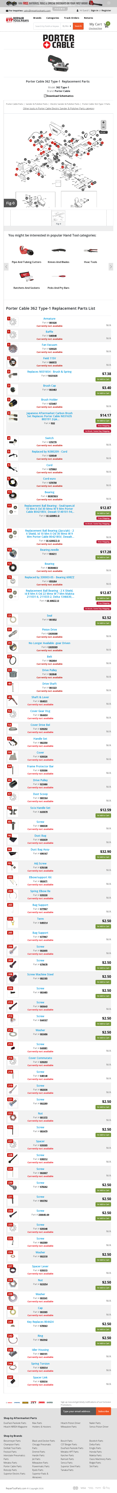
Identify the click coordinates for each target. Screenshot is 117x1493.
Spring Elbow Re (40, 891)
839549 (53, 455)
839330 (43, 894)
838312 (43, 1158)
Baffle (49, 331)
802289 (43, 1103)
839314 (43, 1367)
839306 (43, 770)
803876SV (53, 496)
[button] (6, 267)
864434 (43, 714)
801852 (53, 619)
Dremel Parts (38, 1451)
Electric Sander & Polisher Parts (64, 104)
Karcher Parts (67, 1455)
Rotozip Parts (10, 1470)
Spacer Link (40, 1377)
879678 (43, 964)
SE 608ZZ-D (53, 600)
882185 (43, 978)
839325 (53, 348)
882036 (43, 1089)
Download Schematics (60, 96)
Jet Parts (36, 1459)
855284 (53, 581)
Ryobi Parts (37, 1470)
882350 (43, 742)
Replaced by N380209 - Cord (49, 451)
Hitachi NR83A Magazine (15, 1426)
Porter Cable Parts (14, 104)
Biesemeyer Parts (12, 1440)
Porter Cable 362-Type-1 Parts (96, 104)
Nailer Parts (95, 1423)
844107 (43, 1020)
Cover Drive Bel (40, 724)
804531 (43, 701)
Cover (40, 752)
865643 (43, 1006)
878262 (43, 1186)
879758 (53, 482)
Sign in (94, 10)
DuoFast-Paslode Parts (15, 1423)
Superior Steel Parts (70, 1466)
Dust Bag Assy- (40, 849)
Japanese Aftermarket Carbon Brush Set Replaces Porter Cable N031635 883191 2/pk (50, 416)
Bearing (49, 492)
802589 (43, 1242)
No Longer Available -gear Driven (49, 643)
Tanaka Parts (67, 1470)
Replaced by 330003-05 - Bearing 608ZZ (49, 577)
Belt (49, 656)
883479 (43, 1131)
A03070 (44, 811)
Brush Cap (49, 385)
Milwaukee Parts (69, 1426)
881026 (53, 322)
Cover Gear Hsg (40, 710)
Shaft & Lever (40, 697)
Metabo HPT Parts (70, 1451)
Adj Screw (40, 863)
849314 (43, 922)
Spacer (40, 1141)
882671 (43, 881)
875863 (53, 469)
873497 (53, 403)
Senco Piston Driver (98, 1426)
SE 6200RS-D (53, 515)
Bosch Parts (67, 1440)
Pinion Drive (49, 629)
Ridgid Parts (95, 1462)
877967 (43, 908)
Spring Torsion (40, 1363)
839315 (43, 1270)
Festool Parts (10, 1451)
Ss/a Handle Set (40, 807)
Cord (49, 465)
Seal (49, 615)
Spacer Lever (40, 1266)
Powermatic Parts (41, 1466)
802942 (43, 1339)
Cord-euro (49, 478)
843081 (43, 1048)
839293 (43, 1061)
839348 (43, 1228)
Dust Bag (40, 835)
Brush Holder (49, 399)
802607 (43, 1172)
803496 (43, 1034)
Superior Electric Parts (14, 1473)
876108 (43, 867)
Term (40, 918)
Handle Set (40, 738)
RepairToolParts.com (16, 1488)
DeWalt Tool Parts (12, 1448)
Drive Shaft (49, 683)
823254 (43, 1284)
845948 (53, 335)
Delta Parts (94, 1444)
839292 (43, 728)
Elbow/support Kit (40, 877)
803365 (43, 1311)
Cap (40, 1307)
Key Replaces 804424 (40, 1321)
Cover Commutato (40, 1057)
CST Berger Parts (69, 1444)
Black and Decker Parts (43, 1440)
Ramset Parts (67, 1459)
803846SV (53, 567)
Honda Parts (95, 1451)
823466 (43, 784)
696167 (43, 853)
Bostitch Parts (96, 1440)
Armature (49, 318)
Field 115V (49, 358)
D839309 (52, 646)
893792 (43, 1200)
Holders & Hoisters (41, 1426)
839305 (43, 1145)
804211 (53, 553)
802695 (43, 950)
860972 (53, 362)
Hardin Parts (38, 1455)
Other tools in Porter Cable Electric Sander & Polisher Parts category (58, 108)
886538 (43, 825)
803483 (53, 389)
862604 (53, 660)
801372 (43, 1117)
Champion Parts (12, 1444)
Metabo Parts (10, 1462)
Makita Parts (95, 1455)
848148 (43, 1075)
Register (106, 10)
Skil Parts (93, 1466)
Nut (40, 1113)
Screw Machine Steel (40, 974)
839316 (43, 1381)
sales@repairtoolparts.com (37, 10)
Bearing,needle (49, 549)
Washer (40, 1030)
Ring (40, 1335)
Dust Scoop (40, 793)
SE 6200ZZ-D (53, 540)
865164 (43, 797)
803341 (43, 1298)
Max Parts (37, 1423)
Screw (40, 821)
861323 (53, 687)
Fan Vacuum (49, 344)
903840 (53, 674)
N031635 (52, 375)
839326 (43, 756)
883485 (43, 992)
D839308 (52, 633)
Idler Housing (40, 1349)
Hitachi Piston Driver (70, 1423)
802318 (43, 1256)
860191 (43, 1353)
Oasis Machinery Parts (100, 1459)
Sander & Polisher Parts (37, 104)
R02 (53, 423)
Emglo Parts (95, 1448)
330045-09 (43, 1214)
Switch (49, 438)
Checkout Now (95, 28)
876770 (53, 441)
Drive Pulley (49, 670)
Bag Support (40, 904)
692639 (43, 839)
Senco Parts (67, 1462)
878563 (43, 1325)
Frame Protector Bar (40, 766)
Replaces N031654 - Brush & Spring (49, 371)
